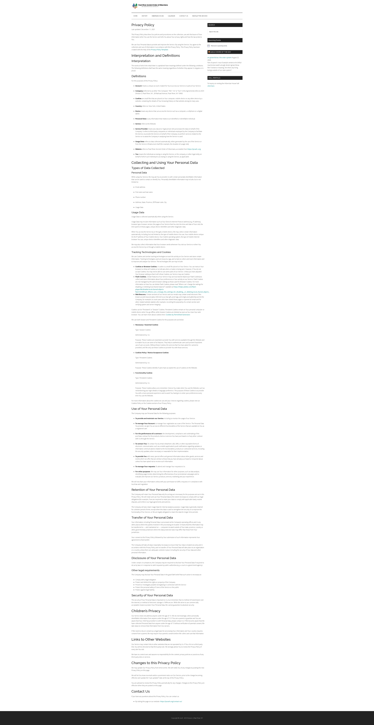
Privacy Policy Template (159, 50)
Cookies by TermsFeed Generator (178, 315)
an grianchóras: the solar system (219, 57)
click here (211, 86)
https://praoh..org (194, 149)
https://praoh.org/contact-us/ (171, 701)
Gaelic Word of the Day (220, 52)
